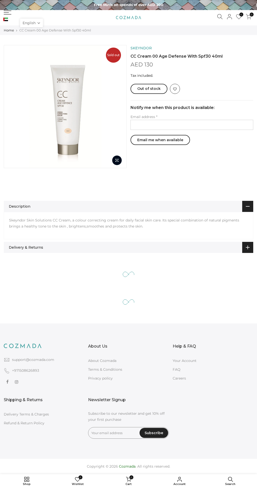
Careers (179, 378)
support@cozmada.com (33, 359)
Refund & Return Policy (24, 423)
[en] (11, 20)
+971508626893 (25, 370)
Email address (144, 117)
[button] (31, 23)
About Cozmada (102, 360)
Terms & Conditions (105, 369)
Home (9, 30)
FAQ (176, 369)
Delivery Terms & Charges (26, 414)
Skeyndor (141, 48)
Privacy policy (100, 378)
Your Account (185, 360)
